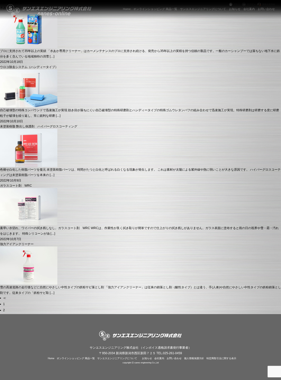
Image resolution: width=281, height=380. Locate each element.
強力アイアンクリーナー (17, 244)
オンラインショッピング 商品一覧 (76, 358)
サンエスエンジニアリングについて (117, 358)
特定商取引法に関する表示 (221, 358)
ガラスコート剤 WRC (16, 185)
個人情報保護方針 (194, 358)
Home (51, 358)
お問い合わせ (174, 358)
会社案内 (159, 358)
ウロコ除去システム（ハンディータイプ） (29, 67)
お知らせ (147, 358)
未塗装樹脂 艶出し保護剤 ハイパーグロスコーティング (38, 126)
